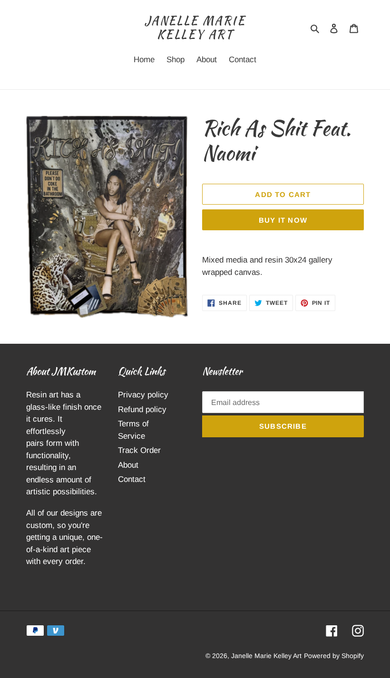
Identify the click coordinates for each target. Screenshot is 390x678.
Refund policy (142, 409)
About (128, 465)
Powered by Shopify (334, 655)
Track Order (139, 450)
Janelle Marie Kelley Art (195, 28)
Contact (132, 479)
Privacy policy (143, 394)
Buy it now (283, 220)
